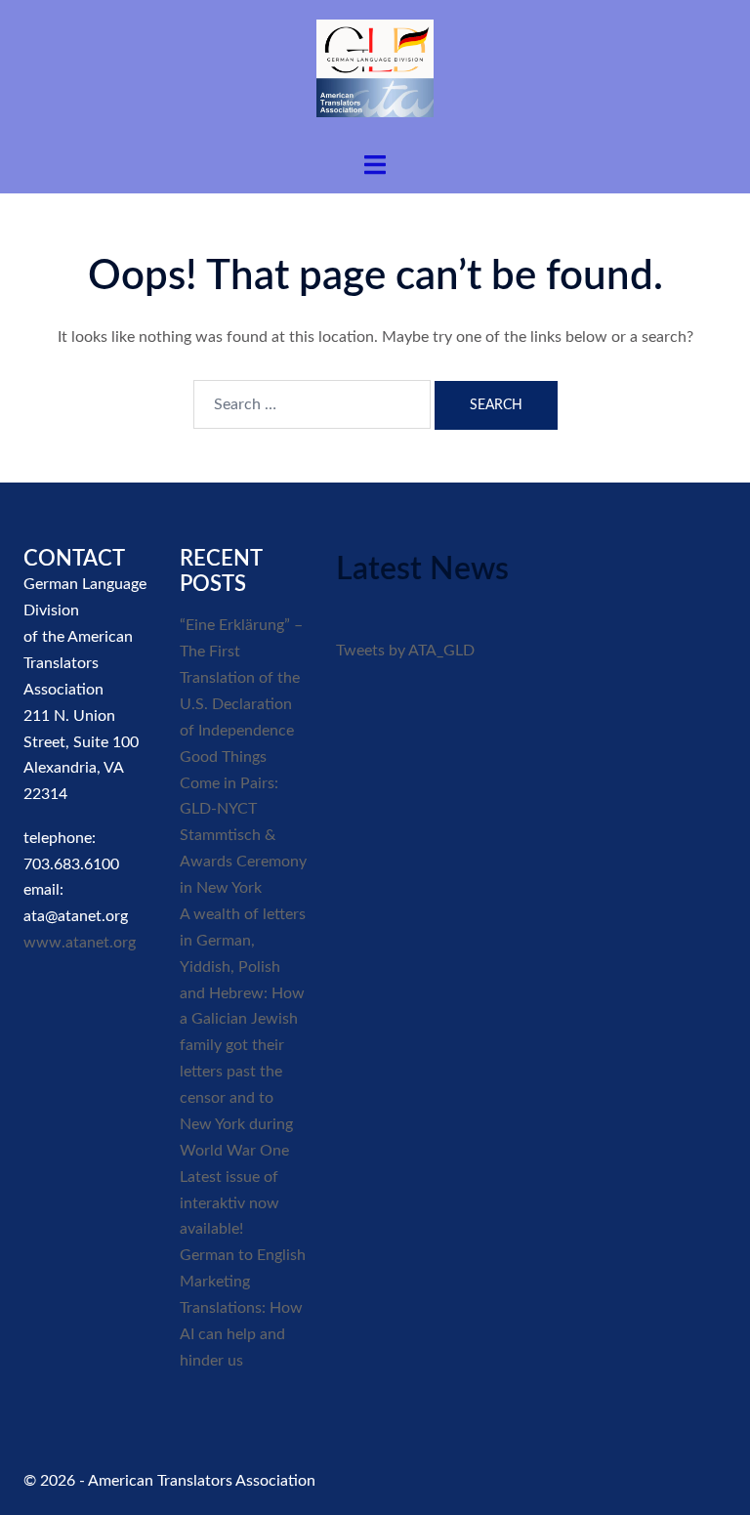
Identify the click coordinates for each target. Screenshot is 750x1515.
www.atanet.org (79, 942)
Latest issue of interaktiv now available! (229, 1203)
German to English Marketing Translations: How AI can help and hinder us (243, 1307)
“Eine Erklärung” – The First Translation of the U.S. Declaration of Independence (241, 677)
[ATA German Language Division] (374, 75)
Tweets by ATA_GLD (405, 650)
